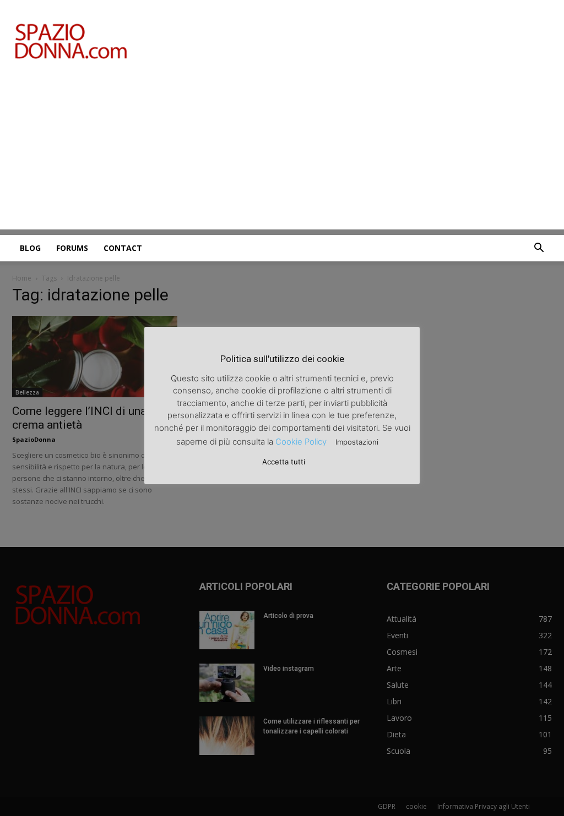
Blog (30, 248)
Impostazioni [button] (356, 441)
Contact (123, 248)
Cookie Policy (301, 441)
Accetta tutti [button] (283, 461)
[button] (538, 249)
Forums (72, 248)
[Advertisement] (282, 152)
